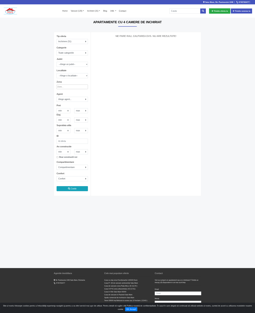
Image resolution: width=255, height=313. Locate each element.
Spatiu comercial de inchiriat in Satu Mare (119, 298)
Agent (60, 94)
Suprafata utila (64, 125)
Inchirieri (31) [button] (92, 11)
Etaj (58, 115)
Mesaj (157, 298)
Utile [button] (112, 11)
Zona (59, 82)
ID (58, 136)
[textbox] (69, 86)
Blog (105, 11)
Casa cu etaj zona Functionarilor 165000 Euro (120, 280)
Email (157, 289)
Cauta (73, 188)
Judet (59, 59)
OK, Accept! (131, 309)
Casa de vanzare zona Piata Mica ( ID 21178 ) (120, 286)
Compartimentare (65, 162)
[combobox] (72, 87)
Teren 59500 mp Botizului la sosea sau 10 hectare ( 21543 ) (125, 300)
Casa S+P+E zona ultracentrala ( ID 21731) (119, 289)
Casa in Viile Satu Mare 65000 (115, 292)
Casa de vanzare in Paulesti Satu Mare (118, 295)
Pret (59, 105)
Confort (60, 173)
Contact (122, 11)
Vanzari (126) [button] (76, 11)
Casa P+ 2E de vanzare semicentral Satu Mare (121, 283)
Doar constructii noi (68, 157)
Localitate (61, 70)
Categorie (61, 48)
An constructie (64, 146)
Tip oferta (61, 36)
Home (65, 11)
